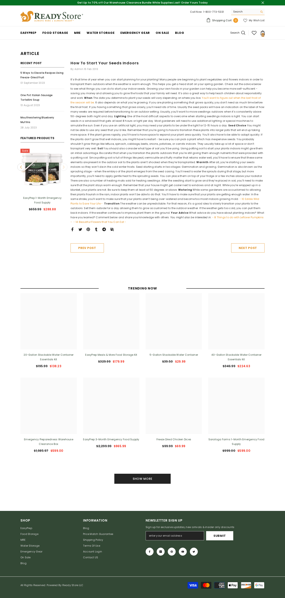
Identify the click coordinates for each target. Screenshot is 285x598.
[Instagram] (161, 552)
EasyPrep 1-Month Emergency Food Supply (42, 200)
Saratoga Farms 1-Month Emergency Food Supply (236, 442)
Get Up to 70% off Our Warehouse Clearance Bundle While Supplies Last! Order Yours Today (142, 3)
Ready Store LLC (72, 585)
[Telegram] (104, 229)
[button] (21, 167)
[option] (42, 182)
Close (263, 3)
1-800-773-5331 (213, 12)
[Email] (112, 229)
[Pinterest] (88, 229)
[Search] (248, 12)
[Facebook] (72, 229)
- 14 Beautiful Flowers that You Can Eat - (100, 222)
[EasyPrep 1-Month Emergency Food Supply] (42, 171)
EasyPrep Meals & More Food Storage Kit (111, 355)
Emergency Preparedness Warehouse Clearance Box (48, 442)
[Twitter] (80, 229)
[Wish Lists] (254, 33)
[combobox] (244, 12)
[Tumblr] (96, 229)
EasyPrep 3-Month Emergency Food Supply (111, 439)
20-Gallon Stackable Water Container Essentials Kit (48, 357)
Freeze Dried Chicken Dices (173, 439)
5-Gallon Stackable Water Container (174, 355)
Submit (219, 536)
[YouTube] (183, 552)
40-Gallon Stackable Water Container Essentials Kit (236, 357)
